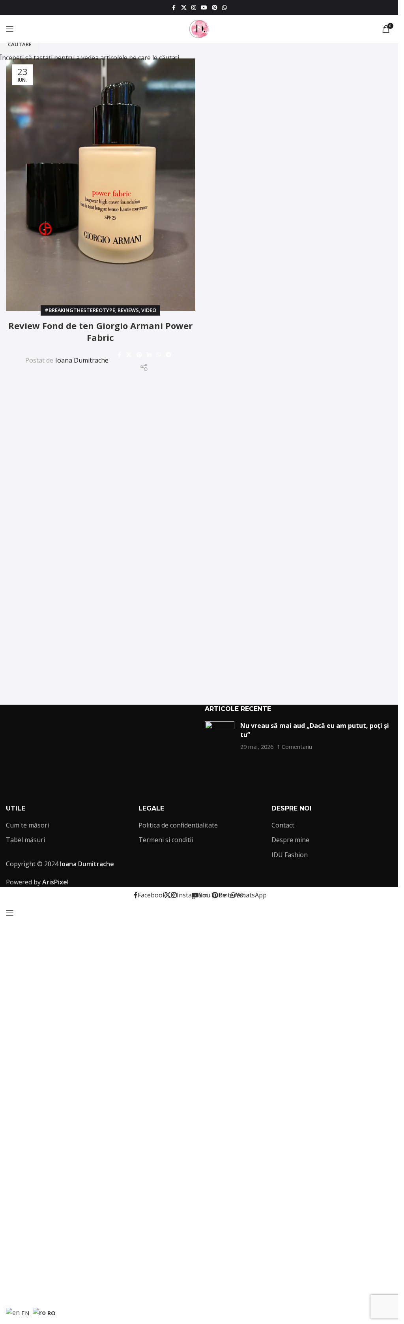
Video (148, 310)
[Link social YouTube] (203, 7)
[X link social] (184, 7)
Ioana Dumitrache (81, 360)
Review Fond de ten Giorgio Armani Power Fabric (100, 332)
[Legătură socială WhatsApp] (224, 7)
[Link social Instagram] (193, 7)
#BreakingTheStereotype (80, 310)
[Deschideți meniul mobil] (10, 29)
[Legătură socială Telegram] (168, 355)
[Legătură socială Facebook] (174, 7)
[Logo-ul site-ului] (199, 28)
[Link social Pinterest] (214, 7)
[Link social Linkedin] (149, 355)
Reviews (128, 310)
